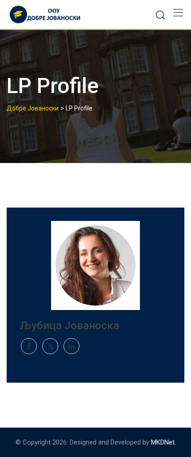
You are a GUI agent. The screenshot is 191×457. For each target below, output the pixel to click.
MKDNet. (163, 442)
